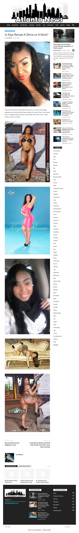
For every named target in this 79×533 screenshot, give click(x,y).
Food (56, 25)
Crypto (55, 203)
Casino (55, 182)
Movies (55, 287)
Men (54, 278)
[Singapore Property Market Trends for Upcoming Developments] (57, 104)
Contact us (67, 526)
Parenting (56, 301)
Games (55, 235)
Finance (55, 223)
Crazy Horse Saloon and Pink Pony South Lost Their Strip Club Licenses (39, 445)
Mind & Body (57, 281)
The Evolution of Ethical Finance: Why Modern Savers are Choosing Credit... (68, 76)
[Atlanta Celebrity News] (39, 11)
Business (31, 25)
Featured (55, 220)
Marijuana (56, 272)
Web (54, 342)
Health (62, 25)
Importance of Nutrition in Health (67, 120)
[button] (73, 25)
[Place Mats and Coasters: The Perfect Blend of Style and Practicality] (57, 113)
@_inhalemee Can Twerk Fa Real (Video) (42, 481)
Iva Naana (9, 38)
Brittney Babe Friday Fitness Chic (11, 481)
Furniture (55, 229)
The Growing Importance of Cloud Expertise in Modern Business (68, 139)
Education (50, 25)
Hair (54, 249)
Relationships (57, 313)
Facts (55, 214)
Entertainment (57, 208)
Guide (55, 246)
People (55, 304)
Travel (68, 25)
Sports (55, 321)
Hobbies (55, 255)
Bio (54, 168)
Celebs (55, 191)
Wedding (55, 345)
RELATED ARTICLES (11, 466)
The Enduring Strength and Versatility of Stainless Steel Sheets (68, 95)
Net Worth (15, 25)
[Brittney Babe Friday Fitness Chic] (12, 474)
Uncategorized (57, 336)
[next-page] (49, 466)
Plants (55, 310)
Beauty (55, 162)
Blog (54, 171)
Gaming (55, 237)
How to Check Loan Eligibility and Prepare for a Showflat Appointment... (68, 130)
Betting (38, 25)
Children (55, 194)
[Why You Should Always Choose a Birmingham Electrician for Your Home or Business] (57, 85)
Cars (44, 25)
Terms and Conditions (34, 530)
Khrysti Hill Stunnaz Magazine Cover (12, 444)
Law (54, 269)
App (54, 156)
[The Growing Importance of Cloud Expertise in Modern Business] (57, 139)
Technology (23, 25)
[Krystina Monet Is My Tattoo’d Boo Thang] (27, 474)
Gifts (54, 243)
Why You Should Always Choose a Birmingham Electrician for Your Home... (67, 85)
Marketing (56, 275)
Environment (56, 211)
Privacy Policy (47, 530)
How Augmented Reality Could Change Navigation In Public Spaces (63, 46)
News (54, 298)
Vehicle (55, 339)
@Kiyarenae (13, 121)
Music (55, 292)
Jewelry (55, 266)
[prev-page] (47, 466)
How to (55, 264)
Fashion (55, 217)
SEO (54, 316)
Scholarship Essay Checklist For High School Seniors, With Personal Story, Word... (68, 66)
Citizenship (56, 197)
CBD (54, 185)
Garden (55, 240)
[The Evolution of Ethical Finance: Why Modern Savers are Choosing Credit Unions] (57, 76)
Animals (55, 153)
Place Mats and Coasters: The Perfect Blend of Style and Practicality (68, 113)
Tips (54, 330)
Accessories (56, 151)
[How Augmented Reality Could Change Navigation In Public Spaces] (63, 36)
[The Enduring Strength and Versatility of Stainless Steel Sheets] (57, 95)
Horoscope (56, 261)
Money (55, 284)
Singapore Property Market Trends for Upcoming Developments (67, 104)
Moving (55, 290)
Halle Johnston (57, 50)
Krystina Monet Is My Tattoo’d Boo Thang (26, 481)
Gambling (56, 232)
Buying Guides (57, 177)
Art (54, 159)
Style (54, 324)
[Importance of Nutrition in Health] (57, 122)
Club (54, 200)
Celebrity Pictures (13, 29)
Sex (54, 319)
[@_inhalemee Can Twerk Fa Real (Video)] (43, 474)
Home (8, 25)
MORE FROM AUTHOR (24, 466)
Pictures (55, 307)
